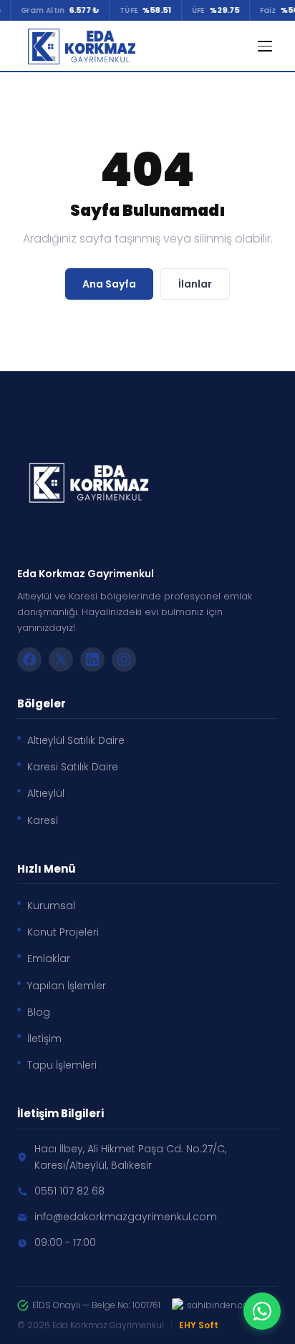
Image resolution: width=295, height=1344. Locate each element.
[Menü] (265, 46)
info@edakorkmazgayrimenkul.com (125, 1217)
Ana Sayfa (109, 284)
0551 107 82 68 (69, 1191)
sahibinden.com (222, 1305)
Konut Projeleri (63, 932)
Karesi (42, 820)
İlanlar (195, 284)
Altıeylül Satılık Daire (76, 740)
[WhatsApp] (262, 1311)
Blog (38, 1012)
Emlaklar (48, 958)
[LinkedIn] (92, 659)
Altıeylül (45, 793)
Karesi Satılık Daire (72, 767)
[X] (61, 659)
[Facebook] (29, 659)
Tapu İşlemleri (62, 1065)
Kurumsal (51, 905)
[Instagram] (124, 659)
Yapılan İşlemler (66, 985)
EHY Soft (198, 1325)
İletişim (44, 1038)
